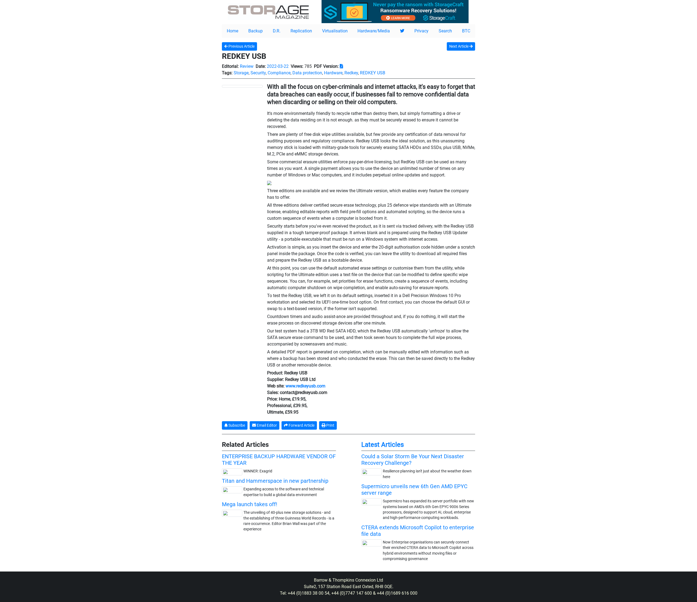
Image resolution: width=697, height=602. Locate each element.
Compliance (279, 72)
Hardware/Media (373, 30)
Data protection (307, 72)
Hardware (333, 72)
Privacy (421, 30)
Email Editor (266, 425)
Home (232, 30)
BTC (466, 30)
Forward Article (301, 425)
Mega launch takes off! (249, 504)
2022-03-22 (278, 66)
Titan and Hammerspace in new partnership (275, 481)
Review (246, 66)
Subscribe (236, 425)
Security (258, 72)
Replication (301, 30)
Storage (241, 72)
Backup (255, 30)
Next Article (459, 46)
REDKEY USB (372, 72)
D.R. (276, 30)
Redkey (351, 72)
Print (329, 425)
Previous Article (241, 46)
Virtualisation (335, 30)
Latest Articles (382, 444)
